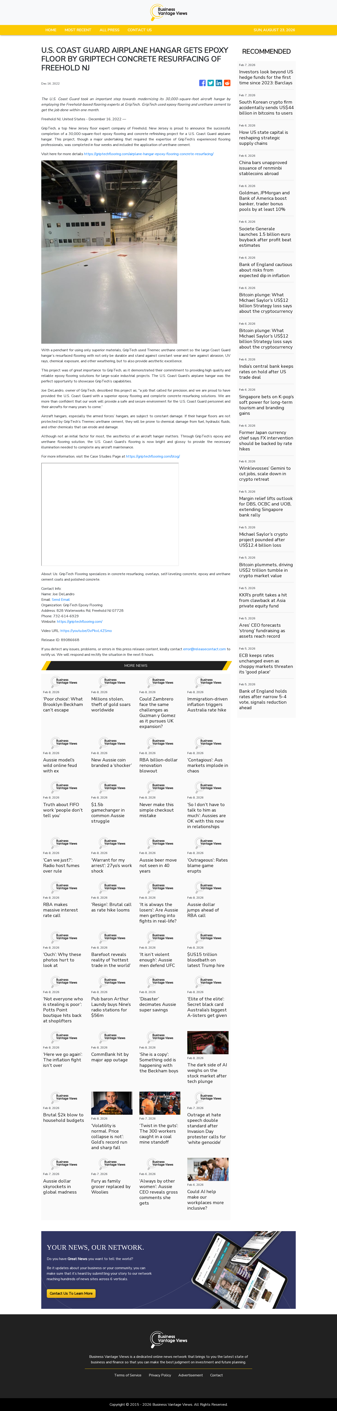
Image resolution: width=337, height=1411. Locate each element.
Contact (216, 1375)
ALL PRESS (109, 30)
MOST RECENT (78, 30)
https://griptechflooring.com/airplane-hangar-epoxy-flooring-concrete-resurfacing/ (149, 153)
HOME (50, 30)
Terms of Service (127, 1375)
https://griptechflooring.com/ (79, 621)
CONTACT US (140, 30)
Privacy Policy (160, 1375)
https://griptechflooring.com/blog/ (153, 456)
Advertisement (190, 1375)
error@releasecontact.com (204, 649)
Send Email (61, 599)
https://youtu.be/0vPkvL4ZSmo (86, 630)
